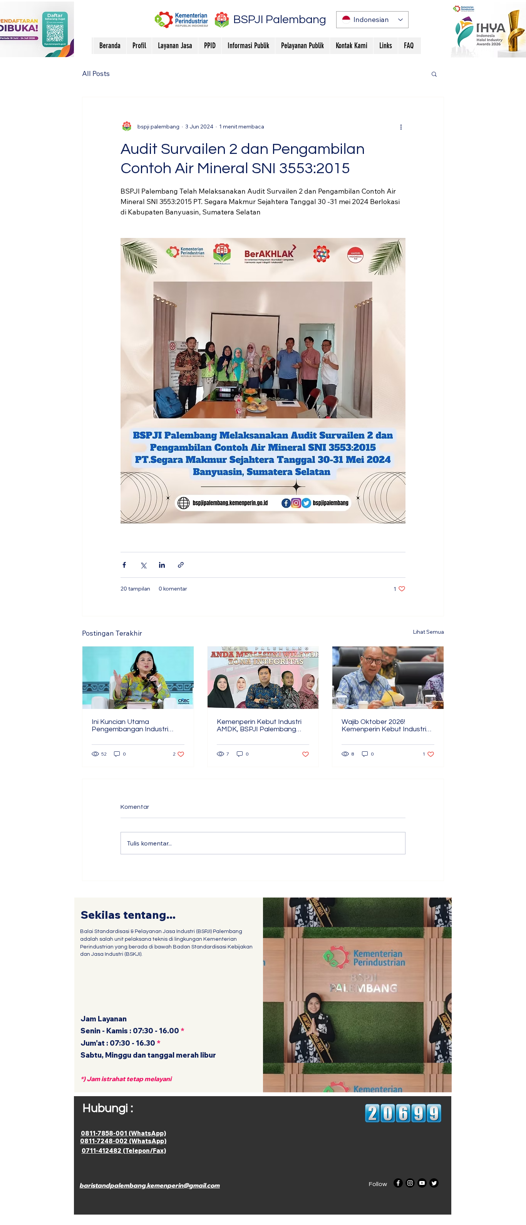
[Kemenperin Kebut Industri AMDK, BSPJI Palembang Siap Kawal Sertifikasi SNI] (263, 677)
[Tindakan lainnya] (400, 126)
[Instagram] (410, 1183)
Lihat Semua (428, 631)
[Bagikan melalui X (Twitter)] (143, 565)
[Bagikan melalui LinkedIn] (162, 565)
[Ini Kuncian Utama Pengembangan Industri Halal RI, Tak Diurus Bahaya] (138, 677)
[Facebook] (398, 1183)
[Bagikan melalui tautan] (180, 565)
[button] (434, 74)
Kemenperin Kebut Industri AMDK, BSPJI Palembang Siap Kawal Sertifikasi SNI (259, 725)
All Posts (96, 73)
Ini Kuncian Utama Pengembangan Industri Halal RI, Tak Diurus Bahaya (135, 725)
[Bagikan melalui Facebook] (124, 565)
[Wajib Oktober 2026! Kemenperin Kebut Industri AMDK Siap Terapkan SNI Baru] (388, 677)
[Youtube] (422, 1183)
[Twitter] (434, 1183)
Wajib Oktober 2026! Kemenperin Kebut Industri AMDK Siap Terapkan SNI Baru (384, 725)
